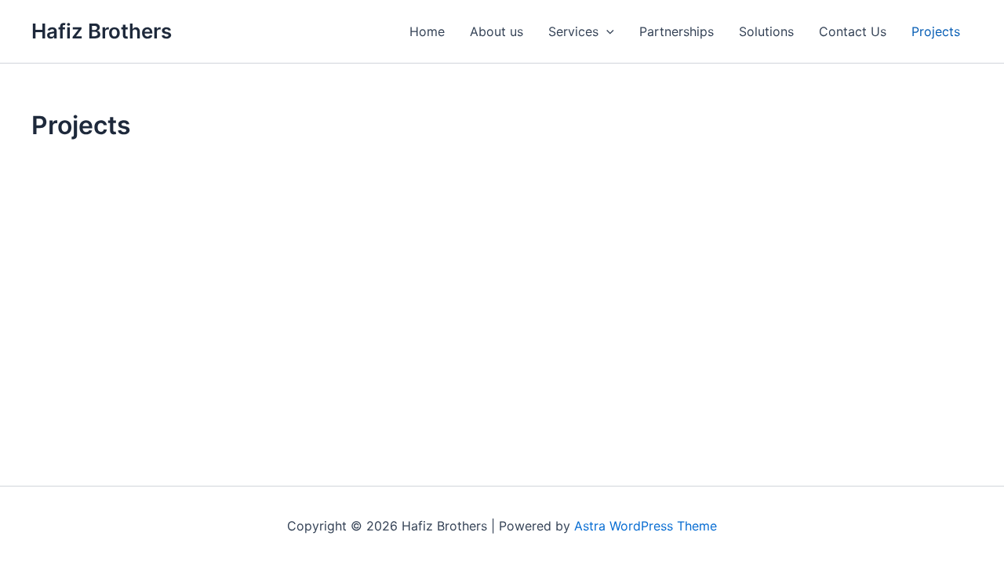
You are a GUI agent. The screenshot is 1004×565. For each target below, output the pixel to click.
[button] (606, 31)
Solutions (766, 31)
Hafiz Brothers (101, 31)
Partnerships (676, 31)
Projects (935, 31)
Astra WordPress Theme (645, 526)
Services (573, 31)
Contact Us (852, 31)
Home (427, 31)
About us (496, 31)
